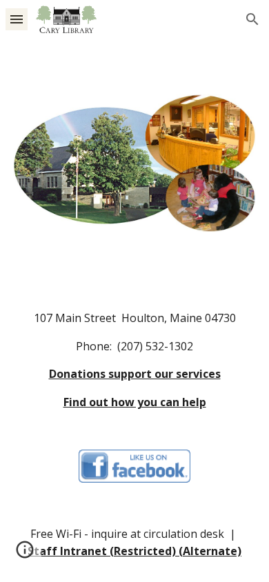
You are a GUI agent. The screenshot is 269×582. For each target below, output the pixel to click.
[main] (134, 360)
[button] (16, 19)
